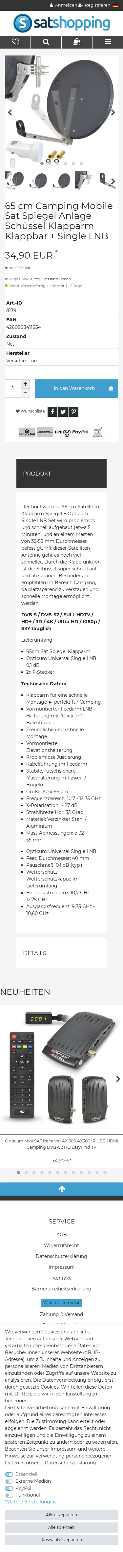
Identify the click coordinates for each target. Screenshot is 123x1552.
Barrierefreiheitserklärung (61, 1289)
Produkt (37, 473)
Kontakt (61, 1278)
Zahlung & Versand (61, 1314)
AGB (61, 1235)
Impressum (62, 1267)
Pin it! (73, 412)
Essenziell (26, 1474)
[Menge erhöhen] (25, 384)
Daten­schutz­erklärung (61, 1256)
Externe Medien (33, 1481)
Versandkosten (57, 279)
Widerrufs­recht (61, 1245)
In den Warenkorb (74, 388)
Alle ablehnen (61, 1527)
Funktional (27, 1495)
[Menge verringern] (25, 393)
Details (34, 953)
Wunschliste (32, 411)
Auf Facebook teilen (52, 412)
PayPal (23, 1488)
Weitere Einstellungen (30, 1502)
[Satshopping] (61, 23)
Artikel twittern (63, 412)
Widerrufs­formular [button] (61, 1302)
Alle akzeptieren (61, 1514)
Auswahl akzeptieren (61, 1539)
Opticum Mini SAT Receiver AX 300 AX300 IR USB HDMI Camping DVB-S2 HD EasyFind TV (61, 1144)
